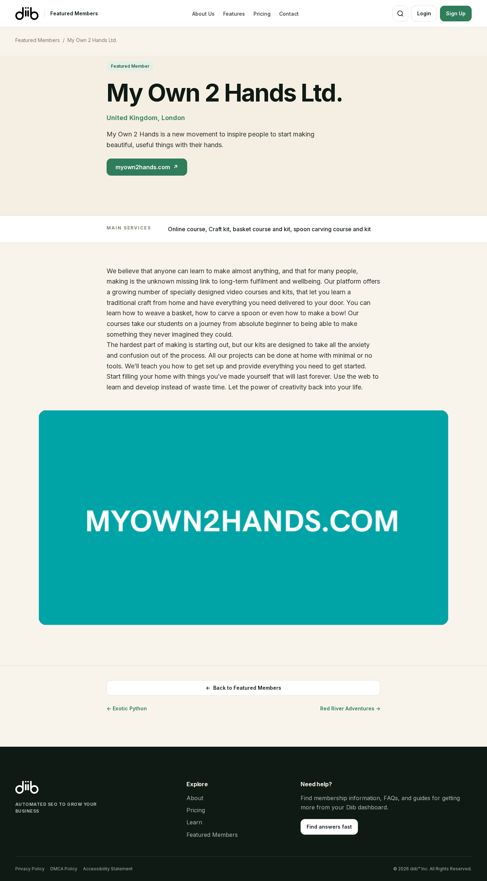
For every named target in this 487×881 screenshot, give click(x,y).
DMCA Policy (63, 868)
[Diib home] (27, 13)
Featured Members (74, 13)
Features (234, 14)
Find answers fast (329, 827)
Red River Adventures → (350, 708)
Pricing (262, 14)
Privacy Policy (30, 868)
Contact (289, 14)
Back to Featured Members (243, 688)
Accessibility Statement (108, 868)
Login (424, 13)
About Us (203, 14)
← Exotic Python (127, 708)
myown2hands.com (147, 167)
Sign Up (456, 13)
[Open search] (400, 13)
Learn (194, 822)
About (194, 798)
